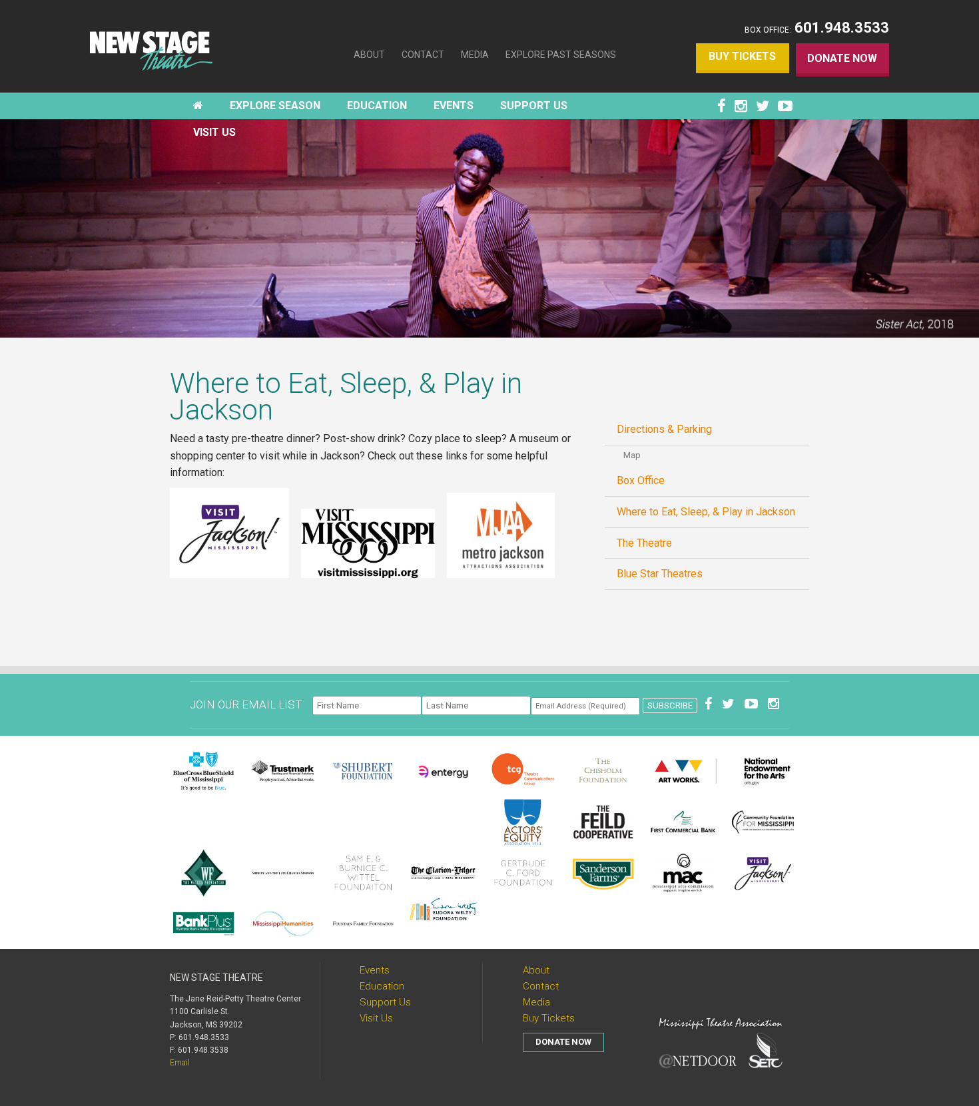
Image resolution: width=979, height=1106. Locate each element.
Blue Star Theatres (660, 573)
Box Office (641, 480)
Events (375, 970)
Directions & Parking (664, 429)
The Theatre (644, 543)
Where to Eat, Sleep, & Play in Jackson (706, 511)
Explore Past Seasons (560, 54)
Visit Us (376, 1018)
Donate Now (842, 58)
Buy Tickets (742, 56)
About (369, 54)
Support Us (385, 1002)
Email (180, 1062)
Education (382, 986)
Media (475, 54)
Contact (423, 54)
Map (632, 455)
